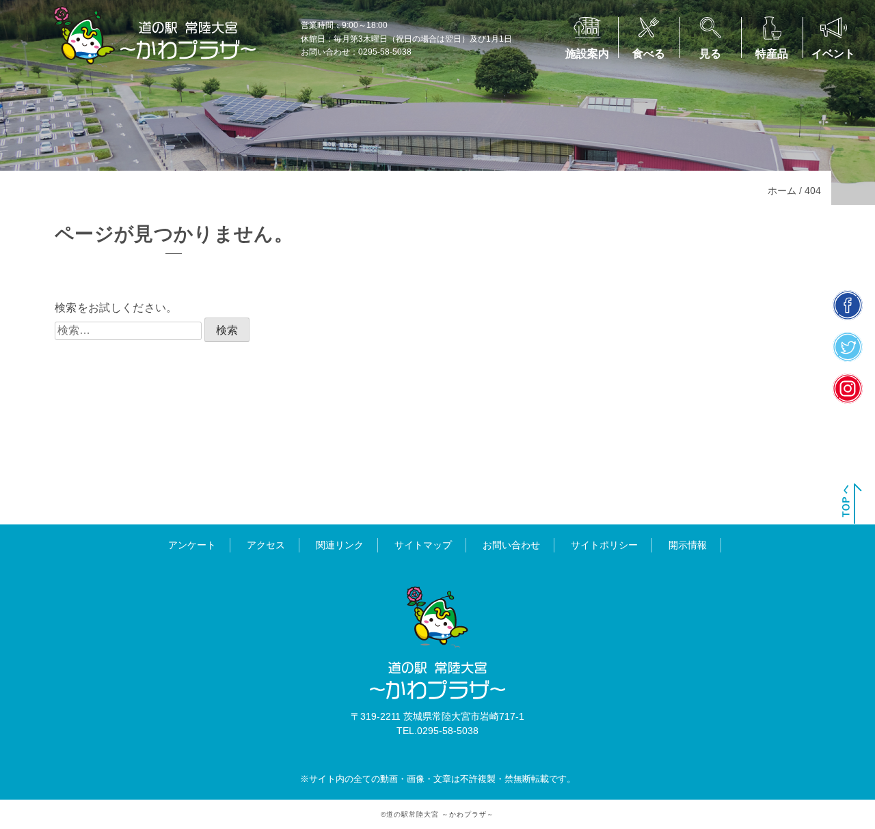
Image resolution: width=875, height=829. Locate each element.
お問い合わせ (511, 544)
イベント (833, 53)
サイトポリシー (604, 544)
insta (848, 389)
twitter (848, 347)
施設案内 (587, 53)
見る (710, 53)
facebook (848, 305)
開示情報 (688, 544)
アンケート (192, 544)
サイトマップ (423, 544)
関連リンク (340, 544)
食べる (648, 53)
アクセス (266, 544)
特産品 (771, 53)
